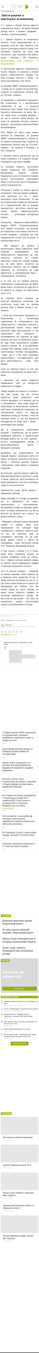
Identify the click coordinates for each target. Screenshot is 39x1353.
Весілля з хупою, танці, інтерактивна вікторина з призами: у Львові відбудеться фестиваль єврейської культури (19, 783)
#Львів (3, 620)
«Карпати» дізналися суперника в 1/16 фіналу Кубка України (18, 845)
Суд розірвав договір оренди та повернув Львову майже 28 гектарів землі (17, 751)
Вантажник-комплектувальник (18, 1137)
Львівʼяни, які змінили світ (13, 974)
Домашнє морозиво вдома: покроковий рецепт (17, 922)
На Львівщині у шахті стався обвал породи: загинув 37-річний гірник (19, 833)
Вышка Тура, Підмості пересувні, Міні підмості (18, 1194)
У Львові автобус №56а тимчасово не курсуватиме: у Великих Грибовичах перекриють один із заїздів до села (19, 736)
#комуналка (9, 620)
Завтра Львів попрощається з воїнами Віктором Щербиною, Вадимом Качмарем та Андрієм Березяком (17, 766)
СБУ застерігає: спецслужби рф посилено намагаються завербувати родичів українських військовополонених (18, 820)
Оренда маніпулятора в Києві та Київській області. (18, 1206)
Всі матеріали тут (19, 988)
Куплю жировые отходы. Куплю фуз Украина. (18, 1237)
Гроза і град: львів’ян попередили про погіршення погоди (17, 950)
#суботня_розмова (20, 620)
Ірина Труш (8, 625)
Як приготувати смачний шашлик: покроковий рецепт (18, 931)
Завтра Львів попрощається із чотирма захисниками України (18, 940)
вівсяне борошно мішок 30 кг (17, 1165)
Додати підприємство (19, 1043)
